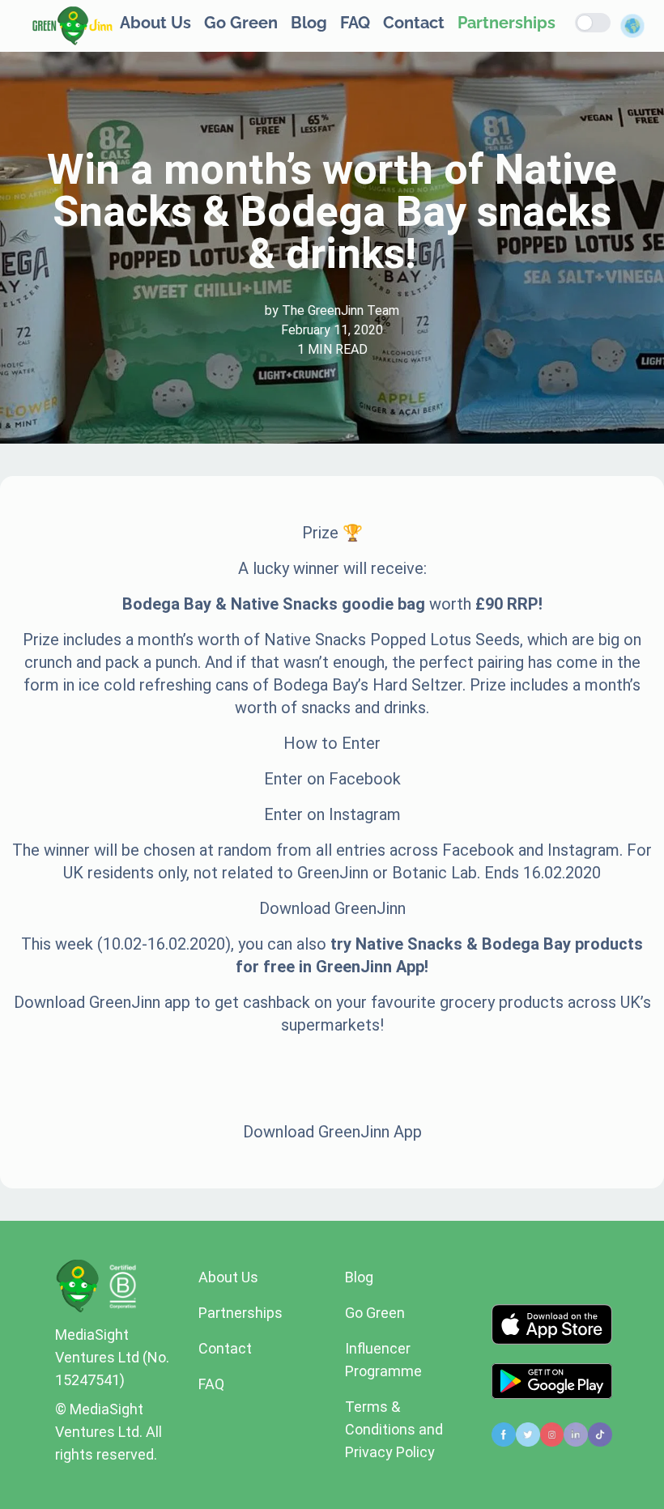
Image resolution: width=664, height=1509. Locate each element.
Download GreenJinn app (102, 1002)
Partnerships (506, 22)
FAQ (355, 22)
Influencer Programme (383, 1359)
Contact (414, 22)
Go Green (241, 22)
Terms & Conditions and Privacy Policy (394, 1429)
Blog (309, 22)
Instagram (365, 814)
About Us (155, 22)
